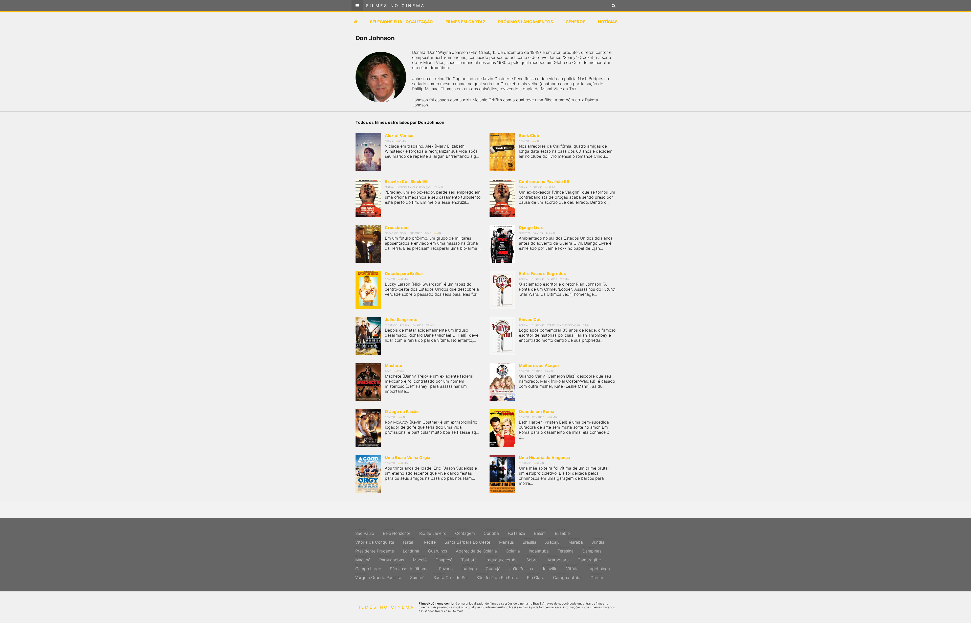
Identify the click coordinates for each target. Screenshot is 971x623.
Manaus (506, 541)
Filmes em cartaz (466, 21)
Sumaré (417, 576)
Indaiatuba (539, 549)
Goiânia (513, 549)
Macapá (362, 558)
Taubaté (469, 558)
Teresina (565, 549)
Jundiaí (598, 541)
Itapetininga (598, 567)
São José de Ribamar (410, 567)
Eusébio (562, 532)
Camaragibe (589, 558)
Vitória (572, 567)
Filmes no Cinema (395, 5)
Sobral (532, 558)
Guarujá (493, 567)
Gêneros (575, 21)
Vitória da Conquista (374, 541)
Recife (430, 541)
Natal (409, 541)
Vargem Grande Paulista (378, 576)
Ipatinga (469, 567)
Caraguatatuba (567, 576)
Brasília (529, 541)
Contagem (465, 532)
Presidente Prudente (374, 549)
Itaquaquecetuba (502, 558)
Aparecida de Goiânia (476, 549)
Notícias (607, 21)
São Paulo (364, 532)
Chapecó (443, 558)
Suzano (446, 567)
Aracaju (552, 541)
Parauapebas (391, 558)
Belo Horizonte (396, 532)
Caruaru (598, 576)
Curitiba (491, 532)
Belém (540, 532)
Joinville (549, 567)
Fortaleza (516, 532)
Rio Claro (535, 576)
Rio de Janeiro (432, 532)
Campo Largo (368, 567)
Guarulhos (437, 549)
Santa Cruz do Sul (450, 576)
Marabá (575, 541)
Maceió (420, 558)
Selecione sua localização (401, 21)
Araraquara (558, 558)
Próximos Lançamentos (525, 21)
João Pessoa (521, 567)
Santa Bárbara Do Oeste (467, 541)
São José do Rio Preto (497, 576)
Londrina (411, 549)
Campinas (591, 549)
